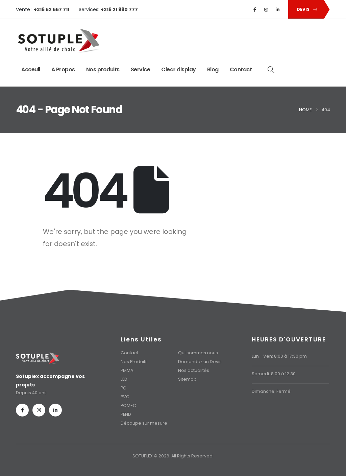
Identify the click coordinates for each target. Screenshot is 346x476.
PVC (125, 397)
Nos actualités (193, 370)
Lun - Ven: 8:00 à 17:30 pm (279, 356)
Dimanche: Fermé (271, 391)
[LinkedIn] (277, 9)
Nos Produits (134, 361)
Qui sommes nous (198, 353)
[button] (271, 69)
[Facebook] (255, 9)
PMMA (127, 370)
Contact (241, 69)
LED (124, 379)
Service (140, 69)
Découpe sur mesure (144, 423)
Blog (213, 69)
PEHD (126, 414)
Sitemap (187, 379)
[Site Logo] (58, 41)
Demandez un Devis (200, 361)
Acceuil (30, 69)
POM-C (128, 405)
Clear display (178, 69)
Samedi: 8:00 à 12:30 (274, 374)
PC (123, 388)
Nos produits (103, 69)
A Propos (63, 69)
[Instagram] (266, 9)
